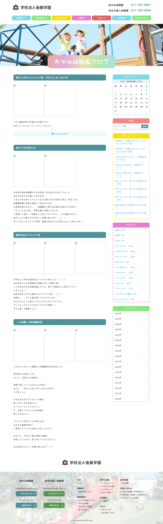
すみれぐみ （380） (125, 272)
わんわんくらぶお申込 (130, 498)
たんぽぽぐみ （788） (126, 267)
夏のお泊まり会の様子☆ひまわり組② (131, 214)
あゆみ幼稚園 (84, 503)
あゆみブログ (106, 509)
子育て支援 (60, 18)
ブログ (100, 18)
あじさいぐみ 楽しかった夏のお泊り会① (131, 198)
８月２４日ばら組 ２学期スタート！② (130, 174)
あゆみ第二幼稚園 (85, 506)
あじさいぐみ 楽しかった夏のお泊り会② (131, 190)
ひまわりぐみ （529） (126, 251)
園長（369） (121, 230)
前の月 (122, 81)
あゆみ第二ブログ (108, 513)
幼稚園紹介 (40, 18)
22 (141, 102)
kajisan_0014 (61, 133)
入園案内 (81, 18)
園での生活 (83, 509)
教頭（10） (121, 235)
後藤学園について (85, 491)
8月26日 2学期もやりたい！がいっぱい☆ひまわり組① (131, 142)
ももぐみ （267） (124, 283)
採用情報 (121, 18)
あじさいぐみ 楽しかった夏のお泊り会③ (131, 182)
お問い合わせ (140, 18)
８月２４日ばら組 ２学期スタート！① (130, 166)
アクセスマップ (26, 494)
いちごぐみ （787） (125, 288)
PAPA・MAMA (106, 492)
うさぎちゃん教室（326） (127, 294)
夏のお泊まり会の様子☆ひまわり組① (131, 206)
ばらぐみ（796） (123, 262)
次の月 (139, 81)
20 (131, 102)
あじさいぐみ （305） (126, 256)
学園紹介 (20, 18)
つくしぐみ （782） (125, 278)
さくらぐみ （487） (125, 246)
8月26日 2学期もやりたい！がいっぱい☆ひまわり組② (131, 150)
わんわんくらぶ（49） (125, 299)
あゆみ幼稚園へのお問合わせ (133, 491)
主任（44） (121, 240)
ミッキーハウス (107, 483)
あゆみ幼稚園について (87, 500)
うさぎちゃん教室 (108, 486)
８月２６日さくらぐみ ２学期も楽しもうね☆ (131, 158)
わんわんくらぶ (107, 489)
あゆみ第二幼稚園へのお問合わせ (134, 495)
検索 (145, 126)
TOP (80, 483)
